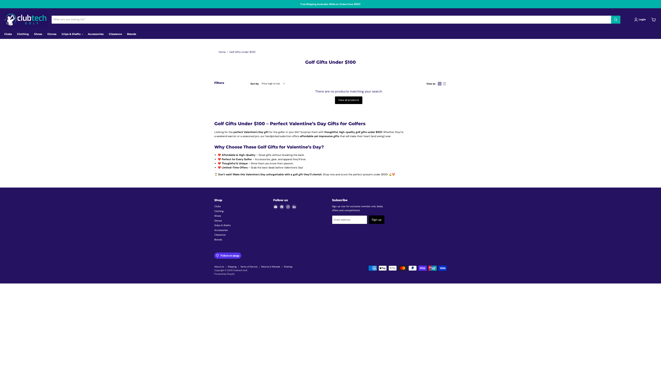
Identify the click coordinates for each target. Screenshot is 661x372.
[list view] (444, 83)
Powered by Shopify (224, 273)
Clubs (8, 34)
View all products (348, 100)
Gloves (51, 34)
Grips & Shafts (71, 34)
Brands (131, 34)
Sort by (254, 83)
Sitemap (288, 266)
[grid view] (439, 83)
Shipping (232, 266)
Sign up (377, 219)
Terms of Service (248, 266)
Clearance (115, 34)
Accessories (96, 34)
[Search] (615, 20)
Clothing (23, 34)
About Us (219, 266)
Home (222, 52)
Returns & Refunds (270, 266)
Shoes (38, 34)
